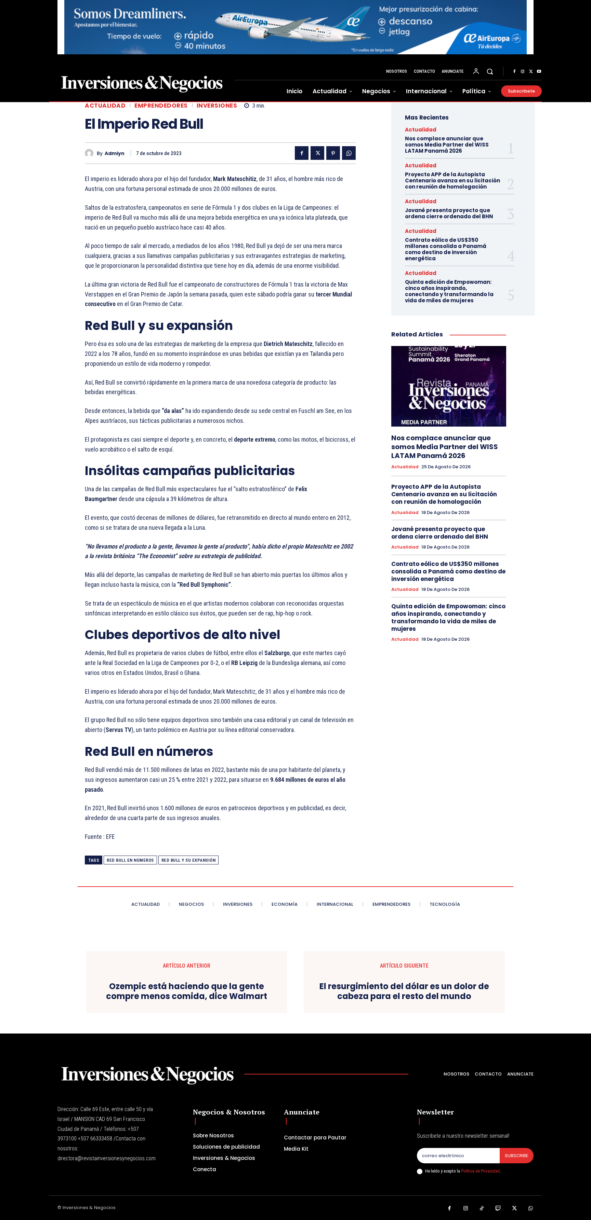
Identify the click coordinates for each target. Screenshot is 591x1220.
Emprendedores (161, 106)
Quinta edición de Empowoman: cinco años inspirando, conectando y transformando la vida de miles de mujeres (449, 291)
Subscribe (516, 1155)
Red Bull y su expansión (188, 860)
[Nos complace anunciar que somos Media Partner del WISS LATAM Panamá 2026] (448, 386)
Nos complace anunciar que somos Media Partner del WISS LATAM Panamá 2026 (447, 144)
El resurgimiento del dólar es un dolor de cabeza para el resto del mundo (404, 991)
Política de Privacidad (480, 1171)
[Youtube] (539, 72)
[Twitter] (531, 72)
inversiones (217, 106)
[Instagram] (522, 72)
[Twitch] (498, 1208)
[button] (490, 71)
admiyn (114, 153)
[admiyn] (91, 153)
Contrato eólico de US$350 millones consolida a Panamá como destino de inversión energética (445, 249)
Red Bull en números (130, 860)
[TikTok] (481, 1208)
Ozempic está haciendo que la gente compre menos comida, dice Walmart (186, 991)
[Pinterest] (333, 153)
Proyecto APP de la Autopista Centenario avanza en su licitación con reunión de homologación (452, 180)
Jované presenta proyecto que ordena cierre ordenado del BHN (449, 213)
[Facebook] (514, 72)
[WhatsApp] (349, 153)
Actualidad (105, 106)
